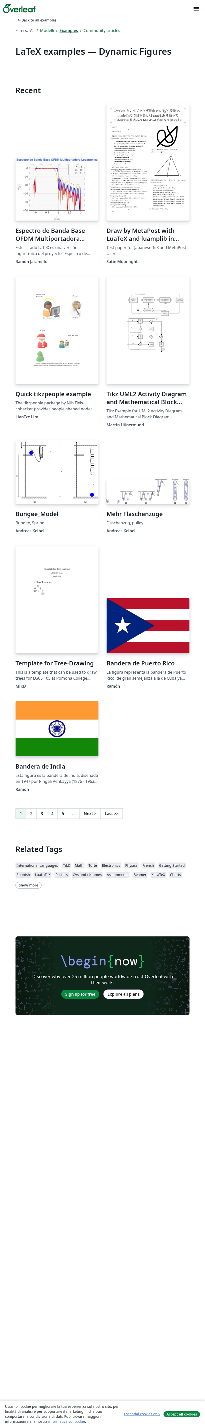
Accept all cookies (181, 1414)
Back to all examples (36, 20)
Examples (69, 30)
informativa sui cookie (66, 1421)
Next (90, 813)
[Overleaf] (19, 8)
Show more (28, 885)
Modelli (47, 30)
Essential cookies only (142, 1414)
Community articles (102, 30)
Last (111, 813)
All (32, 30)
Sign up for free (80, 994)
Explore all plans (124, 994)
